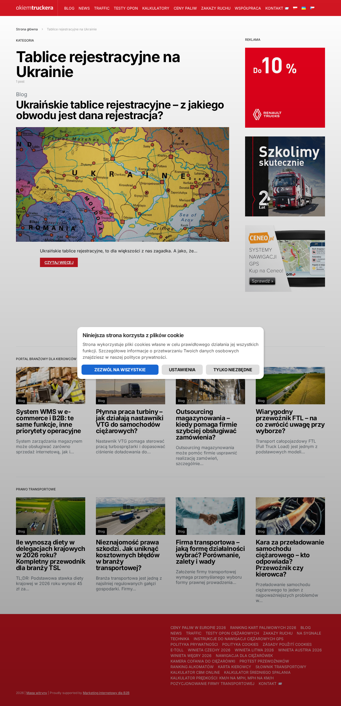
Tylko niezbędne (232, 369)
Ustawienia (182, 369)
